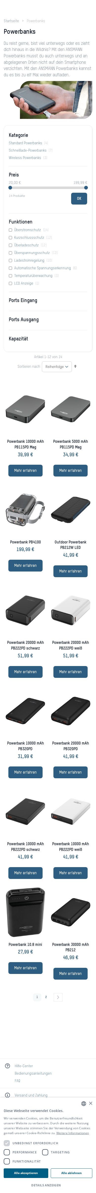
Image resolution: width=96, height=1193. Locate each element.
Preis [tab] (14, 175)
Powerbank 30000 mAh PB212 (70, 948)
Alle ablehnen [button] (71, 1173)
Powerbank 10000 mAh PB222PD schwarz (25, 847)
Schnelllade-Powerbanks (30, 150)
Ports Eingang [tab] (23, 300)
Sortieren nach (28, 366)
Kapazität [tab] (18, 339)
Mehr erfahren (25, 471)
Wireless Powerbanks (28, 158)
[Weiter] (58, 997)
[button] (48, 1185)
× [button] (90, 1103)
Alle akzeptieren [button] (26, 1173)
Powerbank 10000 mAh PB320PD (25, 746)
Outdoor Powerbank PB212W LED (70, 545)
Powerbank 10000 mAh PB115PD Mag (25, 444)
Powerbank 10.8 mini (25, 945)
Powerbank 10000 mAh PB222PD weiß (70, 847)
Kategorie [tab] (18, 135)
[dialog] (48, 1145)
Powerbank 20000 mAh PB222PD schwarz (25, 646)
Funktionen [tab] (20, 222)
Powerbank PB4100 (25, 542)
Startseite (12, 21)
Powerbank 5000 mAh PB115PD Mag (70, 444)
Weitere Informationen (72, 1133)
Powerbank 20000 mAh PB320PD (70, 746)
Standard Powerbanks (28, 143)
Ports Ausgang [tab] (24, 320)
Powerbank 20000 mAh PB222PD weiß (70, 646)
